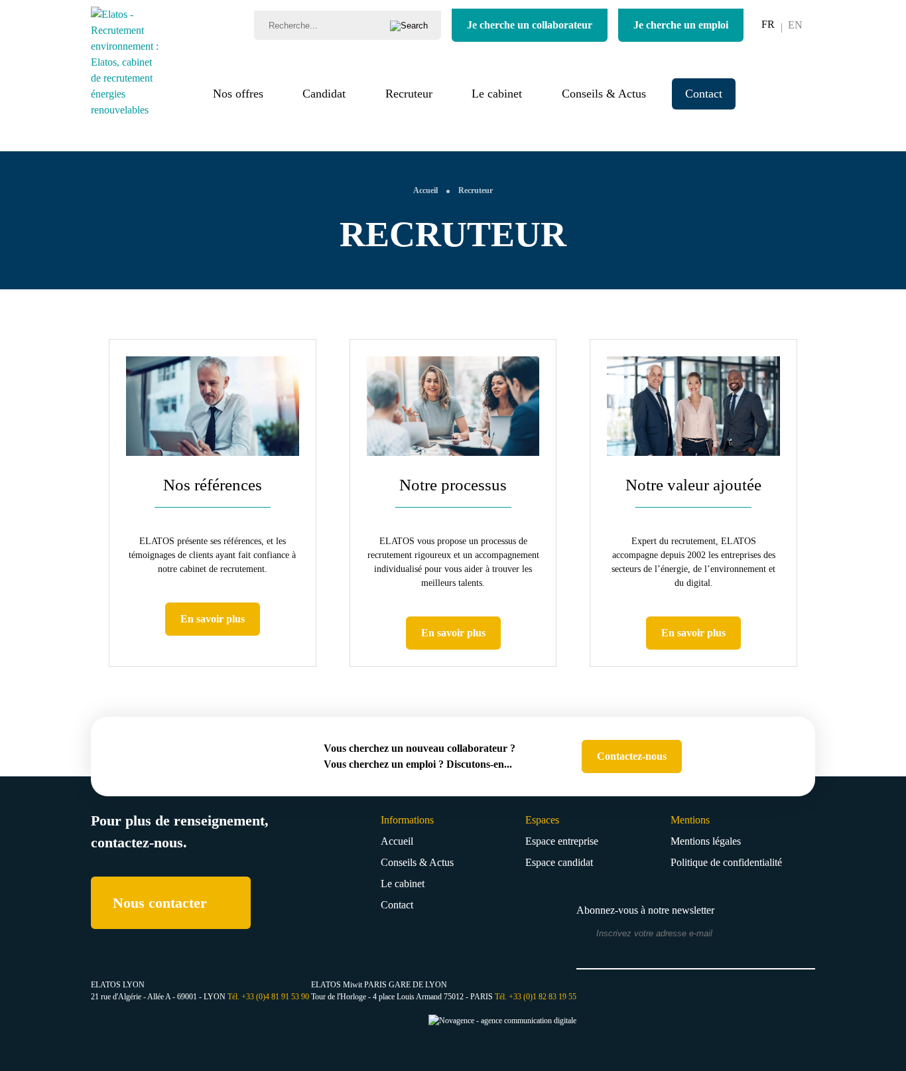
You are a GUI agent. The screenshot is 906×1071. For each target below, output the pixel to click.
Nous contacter (160, 902)
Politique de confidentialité (726, 862)
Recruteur (408, 93)
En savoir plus (212, 618)
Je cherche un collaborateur (529, 25)
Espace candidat (559, 862)
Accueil (397, 841)
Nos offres (238, 93)
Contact (703, 93)
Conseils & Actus (604, 93)
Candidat (324, 93)
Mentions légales (706, 841)
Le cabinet (497, 93)
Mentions (690, 819)
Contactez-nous (632, 756)
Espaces (542, 819)
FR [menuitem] (768, 24)
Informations (407, 819)
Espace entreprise (561, 841)
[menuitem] (768, 24)
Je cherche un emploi (680, 25)
